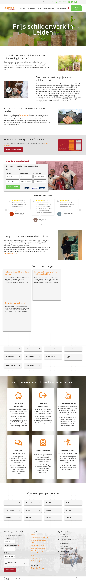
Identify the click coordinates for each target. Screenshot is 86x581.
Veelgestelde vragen (49, 8)
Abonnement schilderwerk (39, 540)
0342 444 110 (64, 535)
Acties (39, 8)
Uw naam (7, 538)
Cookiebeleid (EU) (36, 561)
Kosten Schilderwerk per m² (15, 303)
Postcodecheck (23, 115)
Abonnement (31, 8)
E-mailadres (37, 173)
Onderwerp (8, 553)
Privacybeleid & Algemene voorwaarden (39, 552)
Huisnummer (24, 173)
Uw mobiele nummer (11, 546)
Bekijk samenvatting (13, 149)
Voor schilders (61, 8)
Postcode (9, 173)
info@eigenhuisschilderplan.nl (69, 539)
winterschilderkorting (11, 253)
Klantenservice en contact (39, 548)
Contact (80, 2)
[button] (67, 12)
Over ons (22, 8)
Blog (32, 555)
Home (33, 535)
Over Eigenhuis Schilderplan (39, 537)
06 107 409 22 (64, 537)
